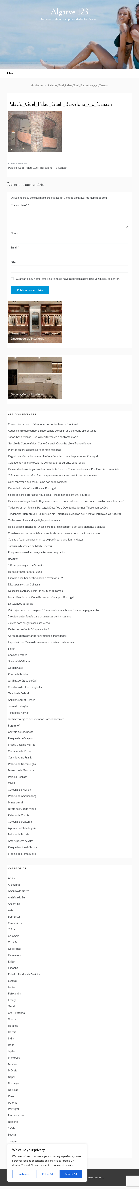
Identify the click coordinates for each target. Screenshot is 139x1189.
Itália (11, 1044)
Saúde (11, 1128)
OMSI (11, 783)
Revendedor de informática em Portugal (32, 488)
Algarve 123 (70, 12)
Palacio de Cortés (18, 815)
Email (15, 247)
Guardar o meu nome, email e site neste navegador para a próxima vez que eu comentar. (67, 278)
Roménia (13, 1121)
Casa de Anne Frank (19, 757)
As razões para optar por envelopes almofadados (37, 635)
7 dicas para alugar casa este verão (29, 622)
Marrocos (14, 1057)
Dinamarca (14, 955)
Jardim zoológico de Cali (22, 680)
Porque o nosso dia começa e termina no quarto (36, 552)
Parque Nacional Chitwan (23, 847)
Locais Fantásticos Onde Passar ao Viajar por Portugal (41, 597)
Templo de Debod (18, 693)
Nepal (11, 1076)
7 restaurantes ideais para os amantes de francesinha (39, 616)
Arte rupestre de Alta (20, 840)
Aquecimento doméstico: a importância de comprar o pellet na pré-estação (52, 430)
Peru (11, 1096)
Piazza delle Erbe (18, 674)
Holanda (13, 1025)
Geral (11, 1006)
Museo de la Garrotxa (21, 770)
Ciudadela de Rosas (19, 751)
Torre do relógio (18, 706)
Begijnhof (14, 725)
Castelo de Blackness (20, 731)
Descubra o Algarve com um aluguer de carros (35, 590)
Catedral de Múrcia (19, 789)
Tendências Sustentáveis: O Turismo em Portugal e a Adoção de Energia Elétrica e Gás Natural (64, 513)
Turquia (12, 1141)
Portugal (13, 1108)
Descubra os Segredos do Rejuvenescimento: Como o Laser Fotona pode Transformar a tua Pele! (66, 501)
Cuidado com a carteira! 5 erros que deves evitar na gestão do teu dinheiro (52, 475)
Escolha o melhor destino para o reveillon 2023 (36, 578)
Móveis (12, 1070)
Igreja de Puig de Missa (22, 808)
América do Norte (18, 890)
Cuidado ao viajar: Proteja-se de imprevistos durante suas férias (46, 462)
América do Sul (17, 897)
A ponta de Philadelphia (22, 828)
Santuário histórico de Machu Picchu (30, 546)
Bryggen (13, 558)
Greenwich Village (19, 661)
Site (13, 262)
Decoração (14, 948)
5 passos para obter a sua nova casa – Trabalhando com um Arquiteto (49, 494)
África (11, 878)
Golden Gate (15, 667)
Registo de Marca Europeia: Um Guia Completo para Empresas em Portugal (53, 456)
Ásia (10, 910)
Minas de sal (15, 802)
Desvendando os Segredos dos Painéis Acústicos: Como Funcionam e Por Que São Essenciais (63, 469)
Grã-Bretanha (16, 1012)
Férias (11, 987)
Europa (12, 980)
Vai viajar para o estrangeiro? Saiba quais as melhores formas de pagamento (53, 610)
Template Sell (96, 1177)
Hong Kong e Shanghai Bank (25, 571)
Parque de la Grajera (20, 738)
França (12, 1000)
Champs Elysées (17, 654)
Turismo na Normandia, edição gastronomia (34, 520)
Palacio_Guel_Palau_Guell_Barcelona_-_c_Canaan (37, 167)
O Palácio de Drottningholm (25, 687)
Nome (15, 233)
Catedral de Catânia (20, 821)
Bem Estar (14, 916)
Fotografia (14, 993)
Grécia (12, 1019)
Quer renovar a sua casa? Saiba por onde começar (37, 481)
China (11, 929)
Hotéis (12, 1032)
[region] (47, 1163)
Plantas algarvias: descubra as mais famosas (34, 449)
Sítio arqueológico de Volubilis (26, 565)
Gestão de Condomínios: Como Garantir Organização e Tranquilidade (49, 443)
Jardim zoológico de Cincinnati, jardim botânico (36, 719)
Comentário (19, 205)
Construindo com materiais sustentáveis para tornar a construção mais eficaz (54, 533)
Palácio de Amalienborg (22, 795)
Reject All (47, 1173)
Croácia (12, 942)
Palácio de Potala (18, 834)
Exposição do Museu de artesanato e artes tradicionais (41, 642)
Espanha (13, 967)
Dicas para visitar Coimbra (24, 584)
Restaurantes (16, 1115)
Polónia (12, 1102)
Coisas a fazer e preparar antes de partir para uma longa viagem (46, 539)
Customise (24, 1173)
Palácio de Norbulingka (22, 764)
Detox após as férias (20, 603)
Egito (11, 961)
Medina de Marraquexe (22, 853)
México (12, 1064)
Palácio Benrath (17, 776)
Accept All (71, 1173)
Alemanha (14, 884)
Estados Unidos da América (24, 974)
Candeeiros (15, 923)
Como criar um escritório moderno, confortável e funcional (43, 424)
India (11, 1038)
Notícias (13, 1089)
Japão (11, 1051)
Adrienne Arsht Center (21, 699)
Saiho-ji (12, 648)
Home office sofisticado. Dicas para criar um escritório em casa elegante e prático (57, 526)
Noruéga (13, 1083)
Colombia (13, 935)
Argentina (14, 903)
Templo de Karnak (18, 712)
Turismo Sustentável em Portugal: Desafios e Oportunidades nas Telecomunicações (58, 507)
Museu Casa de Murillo (21, 744)
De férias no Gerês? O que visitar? (28, 629)
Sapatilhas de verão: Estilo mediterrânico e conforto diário (43, 436)
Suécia (12, 1134)
